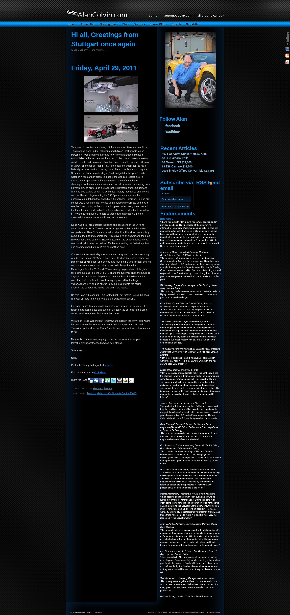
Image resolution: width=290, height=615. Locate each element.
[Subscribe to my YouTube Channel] (287, 62)
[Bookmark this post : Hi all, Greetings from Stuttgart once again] (125, 382)
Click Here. (100, 372)
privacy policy (161, 612)
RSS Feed (208, 182)
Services (139, 24)
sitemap (151, 612)
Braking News (109, 24)
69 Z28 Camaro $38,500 (177, 166)
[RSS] (287, 56)
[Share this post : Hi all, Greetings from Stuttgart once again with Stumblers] (107, 382)
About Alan (88, 24)
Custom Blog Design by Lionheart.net (204, 612)
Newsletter (192, 24)
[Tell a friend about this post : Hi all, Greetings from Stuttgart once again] (131, 382)
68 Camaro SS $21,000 (176, 162)
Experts (176, 24)
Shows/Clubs (158, 24)
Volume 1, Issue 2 (102, 388)
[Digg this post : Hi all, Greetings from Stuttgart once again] (96, 382)
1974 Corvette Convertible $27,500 (184, 154)
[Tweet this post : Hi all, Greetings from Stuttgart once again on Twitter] (113, 382)
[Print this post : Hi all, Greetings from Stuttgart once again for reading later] (119, 382)
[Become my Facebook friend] (287, 49)
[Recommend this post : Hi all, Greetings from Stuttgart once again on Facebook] (102, 382)
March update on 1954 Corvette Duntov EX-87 (111, 393)
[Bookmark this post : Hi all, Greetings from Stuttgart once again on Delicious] (90, 382)
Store (125, 24)
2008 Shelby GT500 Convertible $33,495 (188, 170)
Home (72, 24)
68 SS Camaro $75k (175, 158)
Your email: (165, 193)
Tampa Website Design (178, 612)
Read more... (166, 218)
